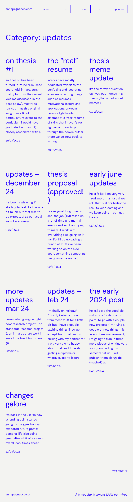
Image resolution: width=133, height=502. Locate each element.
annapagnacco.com (19, 9)
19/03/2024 (12, 351)
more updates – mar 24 (23, 300)
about (47, 9)
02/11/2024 (54, 267)
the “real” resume (62, 65)
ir (99, 9)
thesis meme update (101, 69)
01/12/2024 (12, 230)
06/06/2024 (96, 226)
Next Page (119, 470)
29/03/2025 (13, 140)
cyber (83, 9)
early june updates (105, 178)
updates (119, 9)
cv (65, 9)
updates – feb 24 (64, 295)
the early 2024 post (106, 295)
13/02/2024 (54, 366)
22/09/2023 (13, 451)
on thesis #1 (21, 65)
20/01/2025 (54, 150)
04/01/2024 (96, 371)
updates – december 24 (23, 183)
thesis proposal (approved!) (65, 187)
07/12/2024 (96, 111)
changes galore (20, 399)
